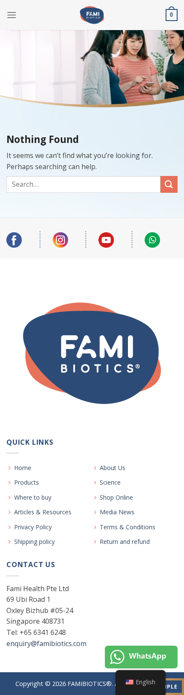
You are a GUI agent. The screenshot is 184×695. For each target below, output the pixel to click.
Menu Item (141, 657)
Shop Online (116, 497)
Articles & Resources (42, 512)
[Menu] (11, 14)
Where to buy (32, 497)
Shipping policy (34, 541)
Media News (117, 512)
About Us (112, 468)
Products (26, 482)
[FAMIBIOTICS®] (92, 15)
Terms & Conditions (127, 527)
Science (110, 482)
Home (22, 468)
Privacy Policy (33, 527)
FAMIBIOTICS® (90, 684)
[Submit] (169, 184)
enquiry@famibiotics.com (46, 643)
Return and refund (125, 541)
